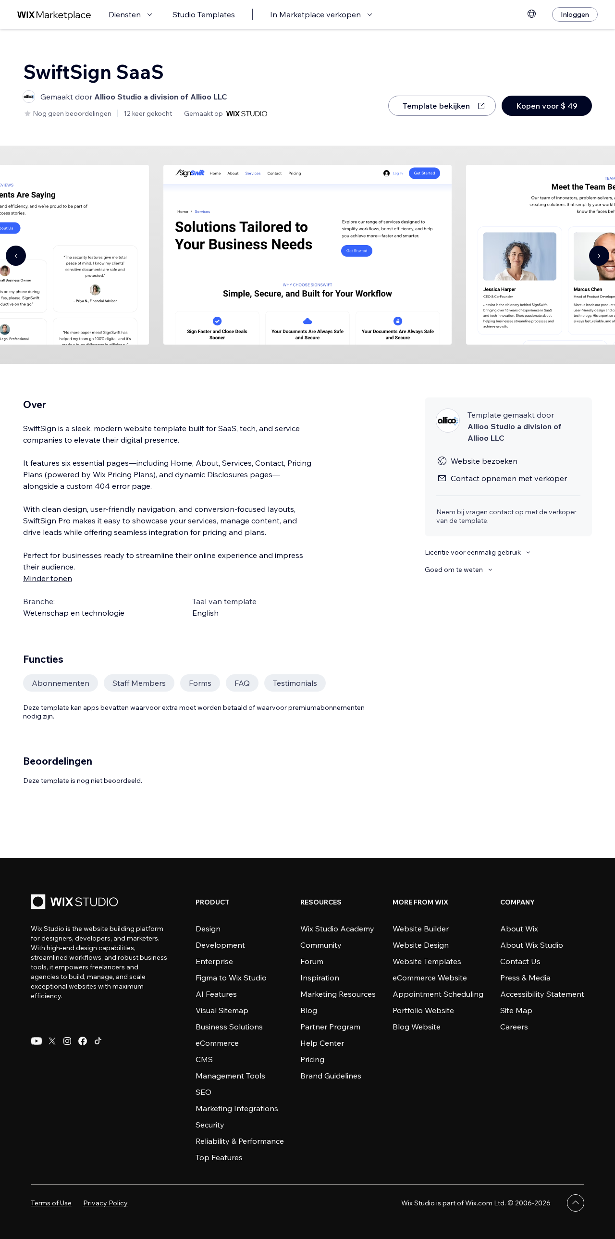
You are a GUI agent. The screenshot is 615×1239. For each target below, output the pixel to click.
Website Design (421, 945)
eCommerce (217, 1043)
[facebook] (82, 1041)
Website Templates (427, 961)
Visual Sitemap (222, 1010)
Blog (308, 1010)
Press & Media (525, 977)
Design (208, 928)
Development (220, 945)
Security (210, 1124)
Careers (514, 1026)
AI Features (216, 994)
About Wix (519, 928)
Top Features (219, 1157)
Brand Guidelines (330, 1075)
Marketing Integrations (237, 1108)
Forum (311, 961)
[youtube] (36, 1041)
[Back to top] (575, 1203)
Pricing (312, 1059)
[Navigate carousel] (16, 256)
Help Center (322, 1043)
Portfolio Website (423, 1010)
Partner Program (330, 1026)
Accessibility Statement (542, 994)
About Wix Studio (531, 945)
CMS (204, 1059)
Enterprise (214, 961)
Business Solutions (229, 1026)
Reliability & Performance (240, 1141)
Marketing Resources (338, 994)
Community (321, 945)
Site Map (516, 1010)
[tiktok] (98, 1041)
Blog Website (417, 1026)
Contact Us (520, 961)
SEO (203, 1092)
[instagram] (67, 1041)
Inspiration (319, 977)
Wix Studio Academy (337, 928)
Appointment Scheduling (438, 994)
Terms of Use (51, 1203)
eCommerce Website (430, 977)
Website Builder (421, 928)
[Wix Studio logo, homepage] (76, 902)
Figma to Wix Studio (231, 977)
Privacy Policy (105, 1203)
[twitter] (52, 1041)
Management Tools (230, 1075)
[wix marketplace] (54, 14)
